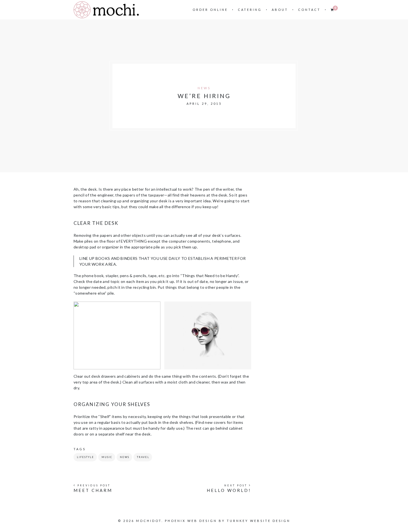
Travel (143, 457)
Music (107, 457)
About (280, 9)
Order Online (210, 9)
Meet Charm (93, 490)
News (204, 88)
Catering (250, 9)
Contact (309, 9)
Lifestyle (85, 457)
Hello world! (229, 490)
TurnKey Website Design (258, 520)
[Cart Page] (332, 9)
